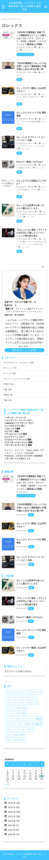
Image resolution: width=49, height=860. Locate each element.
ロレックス (25, 149)
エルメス (9, 697)
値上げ (28, 724)
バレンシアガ (11, 702)
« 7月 (7, 784)
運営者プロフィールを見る (24, 350)
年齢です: (28, 302)
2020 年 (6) (13, 830)
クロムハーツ (11, 729)
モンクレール (36, 692)
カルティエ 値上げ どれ (15, 740)
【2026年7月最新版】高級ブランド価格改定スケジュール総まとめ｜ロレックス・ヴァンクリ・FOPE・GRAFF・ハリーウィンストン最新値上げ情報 (31, 38)
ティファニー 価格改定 (33, 719)
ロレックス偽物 (13, 428)
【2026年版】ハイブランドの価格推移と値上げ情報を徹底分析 (24, 6)
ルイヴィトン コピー (15, 436)
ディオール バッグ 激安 (16, 434)
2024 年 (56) (14, 812)
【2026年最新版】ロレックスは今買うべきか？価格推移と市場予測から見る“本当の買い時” (31, 66)
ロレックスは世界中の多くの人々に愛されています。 (31, 214)
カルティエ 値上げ (26, 729)
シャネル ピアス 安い (15, 425)
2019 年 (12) (13, 834)
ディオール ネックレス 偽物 (19, 442)
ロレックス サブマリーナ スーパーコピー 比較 (31, 146)
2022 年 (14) (14, 821)
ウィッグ (11, 368)
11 (38, 212)
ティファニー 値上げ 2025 (16, 708)
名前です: (9, 302)
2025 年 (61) (14, 807)
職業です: (10, 308)
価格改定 (38, 724)
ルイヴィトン (23, 692)
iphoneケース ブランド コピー (20, 423)
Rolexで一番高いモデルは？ (29, 162)
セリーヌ (9, 724)
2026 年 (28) (14, 803)
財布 (9, 395)
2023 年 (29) (14, 816)
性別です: (9, 305)
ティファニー (28, 50)
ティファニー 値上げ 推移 (15, 713)
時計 (9, 384)
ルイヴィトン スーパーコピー (19, 420)
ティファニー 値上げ (13, 719)
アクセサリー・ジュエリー (19, 362)
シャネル (19, 724)
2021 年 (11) (13, 825)
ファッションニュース (17, 378)
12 (37, 239)
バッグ (10, 373)
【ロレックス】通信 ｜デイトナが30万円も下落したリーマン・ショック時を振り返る (31, 233)
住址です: (9, 315)
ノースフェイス (22, 697)
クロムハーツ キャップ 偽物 (18, 439)
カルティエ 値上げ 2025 (15, 735)
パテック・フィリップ (16, 417)
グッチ (33, 697)
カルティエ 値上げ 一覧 (28, 702)
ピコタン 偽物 (12, 431)
